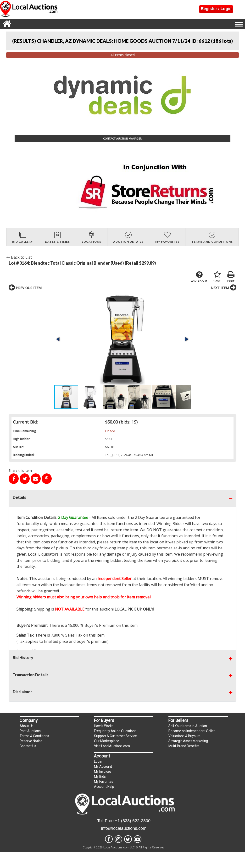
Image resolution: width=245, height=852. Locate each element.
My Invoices (102, 771)
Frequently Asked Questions (115, 731)
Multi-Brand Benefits (184, 746)
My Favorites (103, 781)
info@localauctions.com (123, 828)
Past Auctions (30, 731)
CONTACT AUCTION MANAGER (122, 138)
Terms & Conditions (34, 736)
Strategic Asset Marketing (188, 741)
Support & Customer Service (115, 736)
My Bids (100, 776)
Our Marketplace (106, 741)
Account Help (104, 786)
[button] (122, 339)
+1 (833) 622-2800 (132, 820)
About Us (26, 726)
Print (230, 281)
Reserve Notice (31, 741)
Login (98, 761)
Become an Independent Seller (191, 731)
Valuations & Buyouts (184, 736)
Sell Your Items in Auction (187, 726)
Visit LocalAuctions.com (112, 746)
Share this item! (21, 470)
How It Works (103, 726)
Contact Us (28, 746)
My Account (103, 766)
